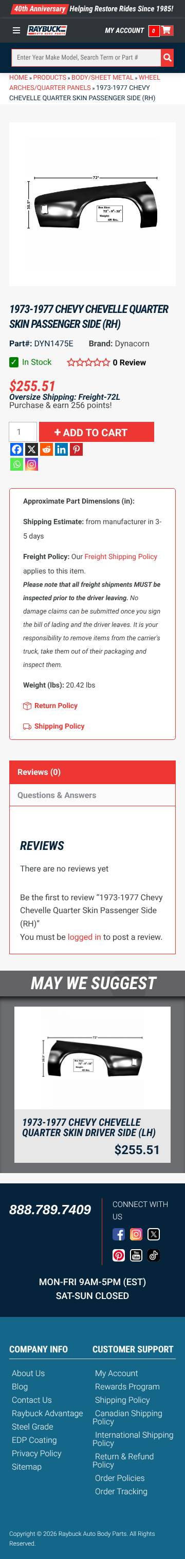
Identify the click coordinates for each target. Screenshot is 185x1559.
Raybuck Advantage (47, 1413)
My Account (124, 30)
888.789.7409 (50, 1209)
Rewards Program (127, 1386)
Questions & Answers (56, 795)
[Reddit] (46, 449)
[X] (31, 449)
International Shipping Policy (133, 1439)
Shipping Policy (122, 1400)
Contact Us (32, 1400)
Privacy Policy (37, 1453)
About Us (28, 1373)
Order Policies (120, 1478)
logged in (84, 937)
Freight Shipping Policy (120, 557)
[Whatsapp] (16, 464)
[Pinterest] (76, 449)
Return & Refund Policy (123, 1461)
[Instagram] (31, 464)
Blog (20, 1386)
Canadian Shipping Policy (127, 1417)
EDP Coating (34, 1440)
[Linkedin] (61, 449)
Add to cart (95, 432)
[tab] (92, 772)
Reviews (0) (39, 772)
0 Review (129, 362)
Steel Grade (32, 1427)
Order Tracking (121, 1491)
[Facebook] (16, 449)
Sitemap (27, 1467)
